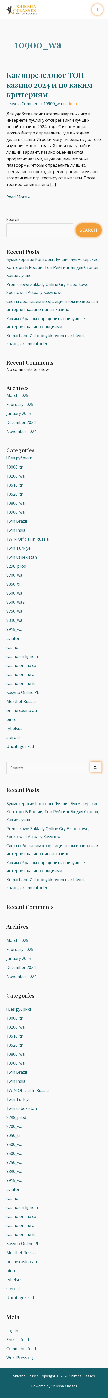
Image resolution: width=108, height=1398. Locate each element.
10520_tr (14, 494)
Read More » (18, 197)
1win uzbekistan (21, 557)
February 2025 (19, 404)
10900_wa (52, 103)
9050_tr (13, 584)
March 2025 (17, 395)
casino (12, 647)
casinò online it (20, 683)
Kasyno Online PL (22, 692)
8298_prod (16, 566)
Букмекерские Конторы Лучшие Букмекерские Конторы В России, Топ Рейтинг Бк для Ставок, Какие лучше (52, 267)
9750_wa (14, 611)
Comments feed (21, 1348)
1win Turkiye (18, 548)
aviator (13, 638)
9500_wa (14, 593)
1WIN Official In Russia (27, 539)
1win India (15, 530)
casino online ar (21, 674)
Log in (12, 1330)
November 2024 (21, 431)
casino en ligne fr (22, 656)
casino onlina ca (21, 665)
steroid (13, 737)
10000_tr (14, 467)
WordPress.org (20, 1357)
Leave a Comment (23, 103)
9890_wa (14, 620)
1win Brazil (16, 521)
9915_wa (14, 629)
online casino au (21, 710)
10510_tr (14, 485)
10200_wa (15, 476)
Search (12, 219)
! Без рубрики (19, 458)
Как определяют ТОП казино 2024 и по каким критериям (49, 84)
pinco (11, 719)
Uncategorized (20, 746)
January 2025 (18, 413)
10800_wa (15, 503)
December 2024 (21, 422)
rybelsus (14, 728)
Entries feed (17, 1339)
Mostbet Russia (21, 701)
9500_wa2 (15, 602)
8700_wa (14, 575)
